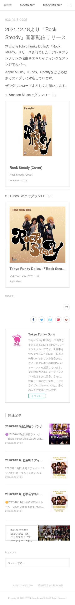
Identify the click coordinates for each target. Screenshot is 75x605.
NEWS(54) (10, 295)
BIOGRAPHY (27, 5)
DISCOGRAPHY (52, 5)
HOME (8, 5)
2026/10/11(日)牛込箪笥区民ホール (28, 494)
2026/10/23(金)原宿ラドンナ (24, 426)
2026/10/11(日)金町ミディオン (25, 460)
